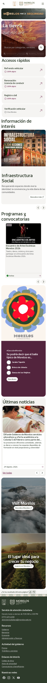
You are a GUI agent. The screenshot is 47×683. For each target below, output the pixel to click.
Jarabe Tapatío (18, 362)
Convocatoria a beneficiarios (13, 666)
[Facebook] (4, 678)
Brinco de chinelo (19, 367)
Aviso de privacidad (9, 663)
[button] (42, 3)
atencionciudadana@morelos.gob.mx (16, 620)
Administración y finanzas (12, 638)
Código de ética (8, 661)
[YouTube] (18, 678)
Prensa (4, 648)
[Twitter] (13, 678)
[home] (23, 4)
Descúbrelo (12, 379)
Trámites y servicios (10, 651)
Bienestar (5, 632)
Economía (5, 635)
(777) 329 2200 (8, 617)
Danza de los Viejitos (21, 372)
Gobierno (5, 629)
